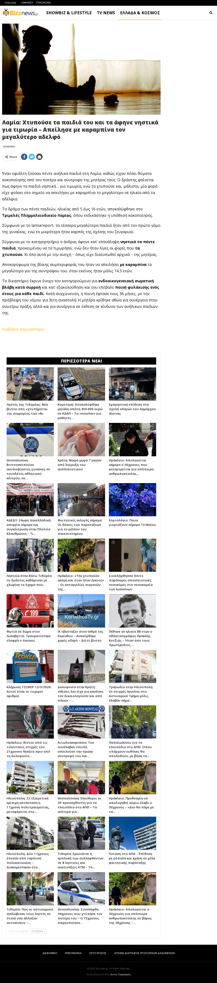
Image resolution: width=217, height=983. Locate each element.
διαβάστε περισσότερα (23, 329)
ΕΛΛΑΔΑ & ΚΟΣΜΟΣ (140, 13)
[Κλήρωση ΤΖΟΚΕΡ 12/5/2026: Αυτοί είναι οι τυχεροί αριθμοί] (30, 666)
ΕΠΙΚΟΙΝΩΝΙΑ (43, 2)
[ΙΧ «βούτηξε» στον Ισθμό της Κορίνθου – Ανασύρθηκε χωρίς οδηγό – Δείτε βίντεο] (81, 610)
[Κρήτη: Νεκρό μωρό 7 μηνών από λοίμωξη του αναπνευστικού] (81, 439)
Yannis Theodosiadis (120, 974)
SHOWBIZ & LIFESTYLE (69, 13)
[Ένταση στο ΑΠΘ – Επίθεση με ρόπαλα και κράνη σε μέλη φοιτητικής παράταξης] (132, 833)
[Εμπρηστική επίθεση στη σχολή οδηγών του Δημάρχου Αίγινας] (132, 384)
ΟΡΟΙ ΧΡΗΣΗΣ (97, 953)
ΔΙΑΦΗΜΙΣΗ (27, 2)
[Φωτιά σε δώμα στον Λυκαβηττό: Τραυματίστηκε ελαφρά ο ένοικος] (30, 610)
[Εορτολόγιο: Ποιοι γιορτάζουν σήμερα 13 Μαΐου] (132, 499)
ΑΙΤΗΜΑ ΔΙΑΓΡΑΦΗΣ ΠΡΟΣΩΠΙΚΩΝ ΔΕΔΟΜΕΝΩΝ (144, 953)
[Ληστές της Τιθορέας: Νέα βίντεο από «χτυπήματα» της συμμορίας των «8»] (30, 384)
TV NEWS (106, 13)
